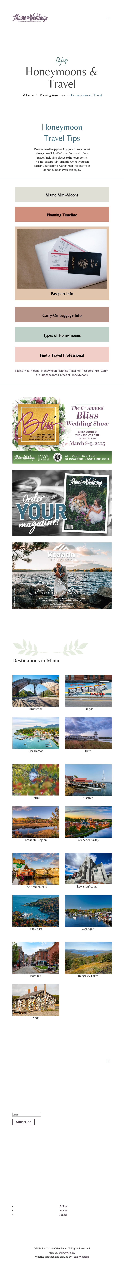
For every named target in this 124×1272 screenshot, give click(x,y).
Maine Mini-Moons (27, 370)
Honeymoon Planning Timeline (60, 370)
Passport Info (90, 370)
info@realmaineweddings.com (62, 1158)
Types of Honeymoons (73, 375)
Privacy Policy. (67, 1252)
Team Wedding (80, 1256)
